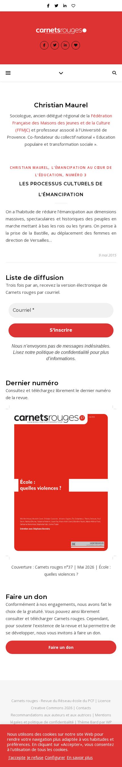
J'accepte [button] (17, 757)
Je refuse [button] (35, 757)
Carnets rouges (24, 700)
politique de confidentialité (62, 352)
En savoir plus (80, 757)
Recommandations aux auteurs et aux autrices (51, 714)
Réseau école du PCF (76, 700)
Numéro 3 (76, 175)
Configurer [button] (55, 757)
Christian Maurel (29, 167)
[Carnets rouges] (61, 30)
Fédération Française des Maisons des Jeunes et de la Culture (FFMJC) (62, 123)
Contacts (83, 707)
